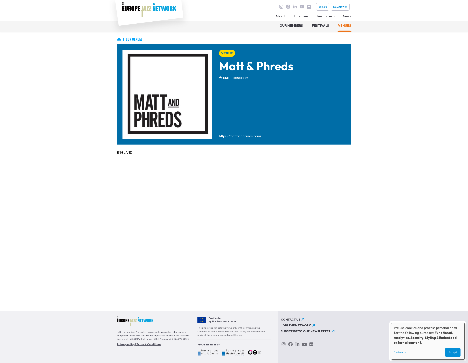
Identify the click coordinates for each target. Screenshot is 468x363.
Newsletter (340, 7)
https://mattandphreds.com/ (240, 136)
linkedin (295, 7)
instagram (281, 7)
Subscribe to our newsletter (306, 331)
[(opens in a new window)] (208, 353)
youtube (302, 7)
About (280, 16)
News (347, 16)
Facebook (288, 7)
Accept (453, 352)
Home (119, 39)
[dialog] (427, 341)
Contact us (290, 319)
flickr (309, 7)
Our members (291, 25)
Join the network (296, 325)
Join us (322, 7)
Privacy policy (126, 344)
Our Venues (134, 39)
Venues (344, 25)
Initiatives (301, 16)
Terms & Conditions (148, 344)
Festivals (320, 25)
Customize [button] (400, 352)
